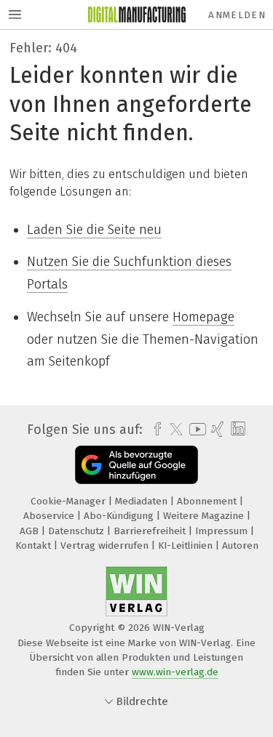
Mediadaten (142, 501)
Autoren (240, 545)
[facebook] (154, 429)
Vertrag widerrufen (105, 545)
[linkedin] (236, 429)
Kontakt (34, 545)
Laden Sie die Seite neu (94, 230)
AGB (30, 531)
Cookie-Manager (69, 501)
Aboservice (50, 516)
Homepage (203, 317)
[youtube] (195, 429)
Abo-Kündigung (120, 516)
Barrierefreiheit (151, 531)
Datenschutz (77, 531)
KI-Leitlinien (186, 545)
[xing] (216, 429)
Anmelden (237, 15)
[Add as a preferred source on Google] (136, 465)
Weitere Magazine (205, 516)
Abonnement (208, 501)
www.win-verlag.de (175, 672)
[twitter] (172, 429)
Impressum (222, 531)
